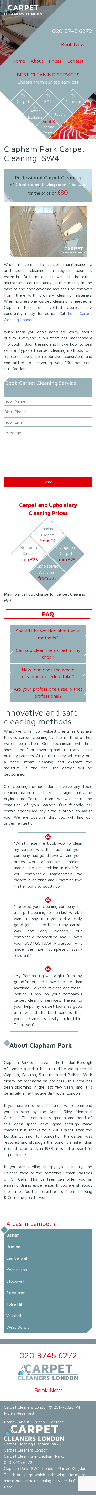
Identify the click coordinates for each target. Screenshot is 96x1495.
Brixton (13, 1246)
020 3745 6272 (72, 31)
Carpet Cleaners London (26, 1407)
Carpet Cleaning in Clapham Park (33, 1456)
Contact (75, 61)
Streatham (15, 1292)
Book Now (73, 44)
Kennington (16, 1269)
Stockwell (15, 1281)
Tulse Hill (14, 1304)
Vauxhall (13, 1315)
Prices (55, 61)
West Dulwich (19, 1327)
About (37, 61)
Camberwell (17, 1258)
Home (19, 61)
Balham (12, 1235)
